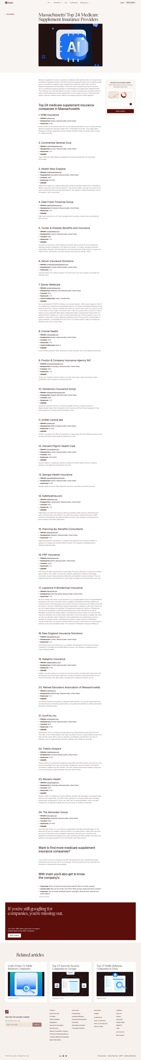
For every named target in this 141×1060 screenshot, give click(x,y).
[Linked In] (60, 1055)
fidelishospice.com (53, 752)
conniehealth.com (53, 335)
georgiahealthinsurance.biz (56, 478)
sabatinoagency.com (54, 662)
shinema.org (51, 423)
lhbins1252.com (52, 591)
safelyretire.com (52, 499)
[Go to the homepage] (6, 1012)
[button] (49, 2)
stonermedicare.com (53, 288)
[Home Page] (9, 2)
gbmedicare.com (52, 532)
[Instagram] (63, 1055)
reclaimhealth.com (53, 783)
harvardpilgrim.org (53, 449)
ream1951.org (51, 691)
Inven (69, 862)
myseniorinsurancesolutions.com (57, 264)
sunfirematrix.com (53, 719)
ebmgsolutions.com (53, 637)
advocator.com (52, 816)
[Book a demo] (131, 2)
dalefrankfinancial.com (54, 205)
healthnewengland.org (54, 172)
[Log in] (122, 2)
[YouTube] (66, 1055)
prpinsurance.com (53, 558)
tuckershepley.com (53, 231)
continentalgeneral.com (54, 146)
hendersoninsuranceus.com (56, 392)
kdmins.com (51, 118)
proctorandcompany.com (55, 364)
